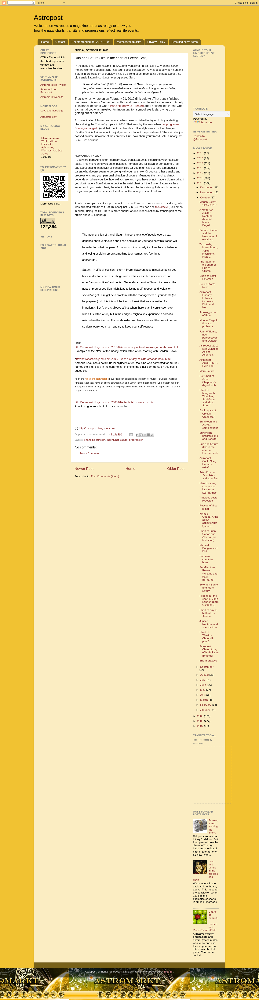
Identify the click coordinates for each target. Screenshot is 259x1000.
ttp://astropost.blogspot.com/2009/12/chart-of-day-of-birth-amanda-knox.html (123, 359)
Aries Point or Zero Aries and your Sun (208, 475)
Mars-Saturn (206, 371)
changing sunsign (94, 439)
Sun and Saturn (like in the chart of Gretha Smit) (208, 449)
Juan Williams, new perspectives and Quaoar (208, 336)
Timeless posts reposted (208, 499)
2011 (200, 178)
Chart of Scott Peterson (207, 277)
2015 (200, 158)
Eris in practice (208, 660)
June (203, 684)
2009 (200, 716)
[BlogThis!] (141, 435)
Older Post (175, 469)
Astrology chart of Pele (208, 314)
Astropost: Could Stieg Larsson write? (207, 463)
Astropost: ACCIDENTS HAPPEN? (208, 362)
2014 (200, 163)
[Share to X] (145, 435)
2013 (200, 168)
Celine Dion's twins (207, 285)
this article (162, 206)
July (203, 680)
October (205, 197)
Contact (60, 41)
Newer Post (84, 469)
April (203, 695)
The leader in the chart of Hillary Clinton (207, 266)
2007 (200, 726)
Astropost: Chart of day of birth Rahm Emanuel (209, 651)
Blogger (168, 971)
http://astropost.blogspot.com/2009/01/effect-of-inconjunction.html (115, 402)
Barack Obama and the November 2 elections (208, 235)
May (203, 689)
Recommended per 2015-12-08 (90, 41)
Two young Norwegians (96, 379)
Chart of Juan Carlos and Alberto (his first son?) (207, 536)
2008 (200, 721)
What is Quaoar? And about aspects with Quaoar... (208, 519)
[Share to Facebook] (148, 435)
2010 (200, 183)
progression (136, 439)
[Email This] (138, 435)
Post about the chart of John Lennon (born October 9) (209, 600)
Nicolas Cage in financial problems (208, 323)
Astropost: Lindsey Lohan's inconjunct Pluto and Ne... (206, 300)
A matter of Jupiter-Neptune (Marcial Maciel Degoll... (206, 217)
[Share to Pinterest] (152, 435)
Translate (206, 122)
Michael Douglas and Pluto (208, 548)
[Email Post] (130, 434)
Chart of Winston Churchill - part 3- (206, 637)
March (204, 699)
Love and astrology (51, 110)
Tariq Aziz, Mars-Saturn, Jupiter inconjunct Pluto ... (208, 250)
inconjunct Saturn (117, 439)
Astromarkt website (51, 97)
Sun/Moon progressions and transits (208, 435)
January (205, 709)
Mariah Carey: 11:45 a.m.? (208, 203)
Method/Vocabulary (129, 41)
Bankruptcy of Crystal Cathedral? (207, 413)
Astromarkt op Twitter (53, 84)
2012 (200, 173)
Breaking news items (185, 41)
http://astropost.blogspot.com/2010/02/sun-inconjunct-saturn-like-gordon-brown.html (126, 347)
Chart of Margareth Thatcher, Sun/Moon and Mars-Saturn (207, 398)
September (206, 666)
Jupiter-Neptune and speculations (208, 624)
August (204, 674)
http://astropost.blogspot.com (97, 428)
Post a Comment (89, 453)
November (206, 192)
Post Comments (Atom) (105, 476)
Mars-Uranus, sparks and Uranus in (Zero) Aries (208, 488)
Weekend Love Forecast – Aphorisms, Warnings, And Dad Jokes (51, 147)
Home (45, 41)
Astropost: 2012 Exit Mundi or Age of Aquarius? (208, 350)
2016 (200, 153)
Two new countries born (206, 559)
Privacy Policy (156, 41)
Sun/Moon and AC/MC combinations (208, 424)
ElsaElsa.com (50, 138)
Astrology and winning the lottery (213, 826)
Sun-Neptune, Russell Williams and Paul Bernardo (208, 573)
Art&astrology (48, 116)
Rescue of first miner (208, 507)
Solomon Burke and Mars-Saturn (208, 587)
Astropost (48, 17)
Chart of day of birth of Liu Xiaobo (208, 613)
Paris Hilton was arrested (126, 105)
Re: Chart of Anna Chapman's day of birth (207, 381)
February (206, 704)
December (206, 187)
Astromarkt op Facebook (48, 91)
